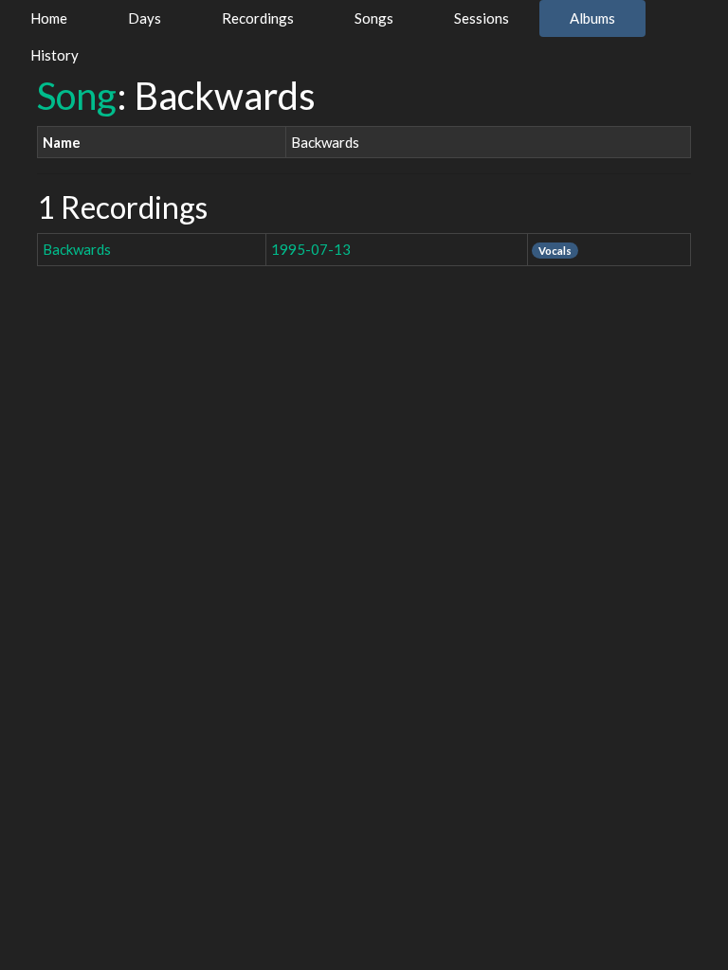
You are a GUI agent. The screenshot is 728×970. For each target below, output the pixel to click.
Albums (592, 18)
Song (77, 95)
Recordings (258, 18)
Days (144, 18)
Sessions (481, 18)
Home (48, 18)
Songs (374, 18)
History (54, 54)
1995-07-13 (311, 249)
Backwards (77, 249)
